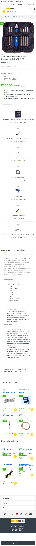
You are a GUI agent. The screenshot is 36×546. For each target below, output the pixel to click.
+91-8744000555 (30, 4)
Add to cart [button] (15, 409)
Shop (20, 4)
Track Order (12, 4)
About (11, 1)
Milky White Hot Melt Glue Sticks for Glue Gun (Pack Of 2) (18, 234)
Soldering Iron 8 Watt (19, 215)
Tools (23, 17)
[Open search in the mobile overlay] (18, 12)
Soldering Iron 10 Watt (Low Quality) (19, 138)
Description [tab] (5, 250)
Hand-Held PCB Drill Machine (19, 158)
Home (4, 1)
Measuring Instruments (24, 389)
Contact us (20, 1)
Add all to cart (19, 543)
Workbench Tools (12, 17)
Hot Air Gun (19, 196)
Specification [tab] (21, 250)
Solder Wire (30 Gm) (18, 177)
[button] (33, 23)
